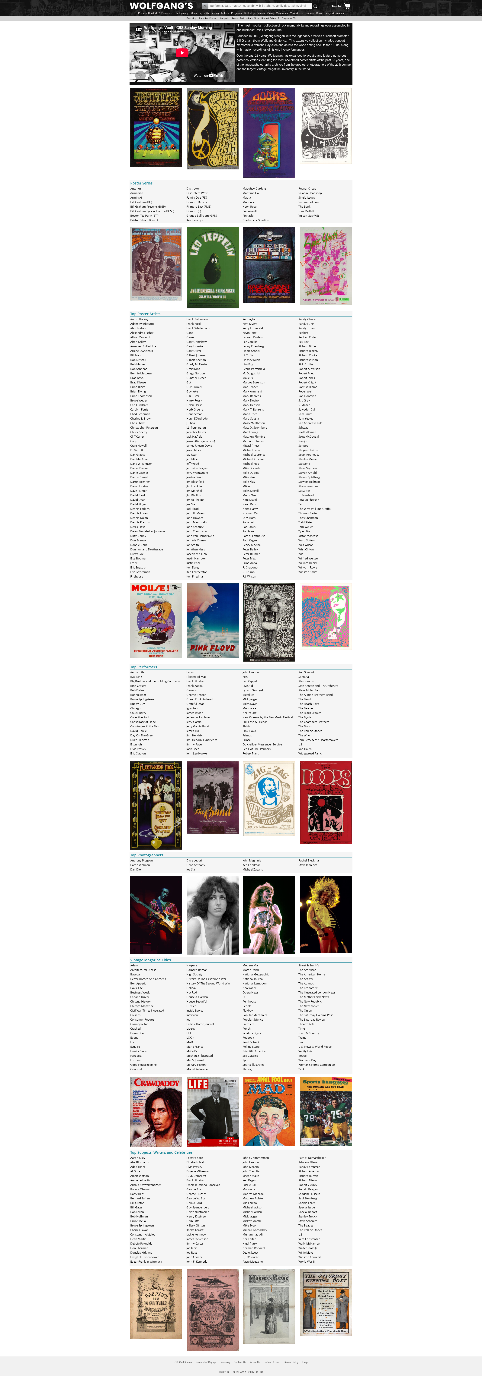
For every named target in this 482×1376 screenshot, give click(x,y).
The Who (304, 735)
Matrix (247, 197)
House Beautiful (196, 1001)
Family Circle (138, 1051)
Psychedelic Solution (256, 220)
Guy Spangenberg (197, 1207)
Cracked (135, 1028)
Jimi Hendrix (194, 735)
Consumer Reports (142, 1019)
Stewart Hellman (309, 481)
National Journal (253, 979)
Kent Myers (250, 324)
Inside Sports (194, 1010)
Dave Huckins (139, 486)
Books (319, 13)
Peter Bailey (250, 549)
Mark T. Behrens (253, 409)
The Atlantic (306, 983)
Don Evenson (138, 540)
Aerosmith (137, 672)
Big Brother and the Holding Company (155, 681)
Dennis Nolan (139, 518)
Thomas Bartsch (308, 513)
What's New (252, 18)
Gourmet (136, 1069)
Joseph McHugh (196, 554)
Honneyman (194, 414)
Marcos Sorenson (254, 382)
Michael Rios (251, 463)
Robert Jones (306, 378)
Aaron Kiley (137, 1158)
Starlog (247, 1069)
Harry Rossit (194, 400)
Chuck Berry (138, 713)
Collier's (135, 1015)
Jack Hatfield (194, 436)
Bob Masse (137, 364)
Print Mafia (250, 563)
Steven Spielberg (309, 477)
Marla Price (250, 414)
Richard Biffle (307, 346)
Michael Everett (252, 450)
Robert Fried (306, 373)
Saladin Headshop (310, 193)
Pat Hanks (249, 527)
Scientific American (255, 1051)
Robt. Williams (307, 387)
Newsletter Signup (206, 1362)
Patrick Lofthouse (254, 536)
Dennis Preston (140, 522)
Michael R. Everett (254, 459)
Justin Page (193, 563)
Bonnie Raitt (138, 695)
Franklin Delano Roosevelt (203, 1185)
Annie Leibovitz (140, 1180)
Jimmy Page (194, 744)
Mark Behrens (252, 396)
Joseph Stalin (251, 1176)
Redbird (303, 333)
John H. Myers (195, 513)
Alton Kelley (138, 342)
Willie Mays (305, 1252)
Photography (181, 13)
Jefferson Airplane (198, 717)
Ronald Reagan (308, 1189)
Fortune (135, 1060)
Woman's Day (307, 1060)
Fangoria (136, 1055)
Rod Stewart (306, 672)
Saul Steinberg (307, 1198)
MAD (189, 1042)
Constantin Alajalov (142, 1234)
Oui (245, 997)
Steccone (304, 463)
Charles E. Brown (141, 418)
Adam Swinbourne (142, 324)
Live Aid (248, 686)
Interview (192, 1015)
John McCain (251, 1167)
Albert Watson (139, 1176)
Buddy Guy (137, 704)
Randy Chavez (307, 319)
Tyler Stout (305, 531)
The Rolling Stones (310, 731)
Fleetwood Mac (196, 677)
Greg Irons (193, 369)
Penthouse (249, 1001)
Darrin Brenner (140, 481)
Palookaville (250, 211)
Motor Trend (251, 970)
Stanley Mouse (307, 459)
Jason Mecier (194, 450)
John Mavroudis (196, 522)
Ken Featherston (196, 572)
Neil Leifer (249, 1239)
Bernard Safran (140, 1198)
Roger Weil (305, 391)
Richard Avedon (308, 1171)
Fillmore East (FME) (198, 206)
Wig (300, 554)
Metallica (248, 695)
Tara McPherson (308, 500)
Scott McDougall (309, 436)
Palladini (248, 522)
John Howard (194, 518)
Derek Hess (137, 527)
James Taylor (194, 713)
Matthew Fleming (254, 436)
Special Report (307, 1212)
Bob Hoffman (139, 1216)
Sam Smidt (305, 414)
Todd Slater (305, 522)
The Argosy (305, 979)
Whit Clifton (306, 549)
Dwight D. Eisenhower (144, 1257)
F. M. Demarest (196, 1176)
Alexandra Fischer (141, 333)
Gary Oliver (193, 351)
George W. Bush (196, 1198)
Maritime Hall (251, 193)
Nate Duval (250, 500)
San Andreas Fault (310, 423)
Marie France (194, 1046)
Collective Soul (139, 717)
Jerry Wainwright (197, 472)
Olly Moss (249, 518)
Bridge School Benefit (144, 220)
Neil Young (249, 713)
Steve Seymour (308, 468)
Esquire (135, 1046)
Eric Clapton (138, 753)
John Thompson (196, 531)
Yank (301, 1069)
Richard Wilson (308, 360)
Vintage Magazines (277, 13)
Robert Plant (251, 753)
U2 (300, 744)
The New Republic (310, 1001)
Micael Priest (251, 445)
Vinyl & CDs (297, 13)
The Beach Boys (308, 704)
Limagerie (224, 18)
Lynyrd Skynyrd (253, 690)
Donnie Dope (138, 545)
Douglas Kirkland (141, 1252)
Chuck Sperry (138, 432)
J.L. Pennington (196, 427)
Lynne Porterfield (254, 369)
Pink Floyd (249, 731)
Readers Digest (252, 1033)
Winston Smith (307, 572)
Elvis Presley (138, 749)
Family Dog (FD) (196, 197)
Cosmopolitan (139, 1024)
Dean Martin (138, 1239)
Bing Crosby (138, 686)
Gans (189, 333)
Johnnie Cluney (196, 540)
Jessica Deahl (194, 477)
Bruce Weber (138, 400)
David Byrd (137, 495)
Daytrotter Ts (289, 18)
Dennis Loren (139, 513)
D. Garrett (136, 450)
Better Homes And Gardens (148, 979)
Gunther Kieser (196, 378)
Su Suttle (304, 491)
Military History (196, 1064)
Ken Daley (192, 567)
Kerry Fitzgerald (253, 328)
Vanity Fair (305, 1051)
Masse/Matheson (254, 423)
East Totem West (196, 193)
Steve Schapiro (307, 1221)
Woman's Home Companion (316, 1064)
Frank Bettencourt (198, 319)
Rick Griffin (305, 364)
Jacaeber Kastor (208, 18)
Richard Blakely (308, 351)
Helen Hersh (194, 405)
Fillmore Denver (196, 202)
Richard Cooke (307, 355)
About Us (255, 1362)
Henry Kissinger (196, 1216)
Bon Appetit (138, 983)
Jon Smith (192, 545)
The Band (304, 699)
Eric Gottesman (140, 572)
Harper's (191, 965)
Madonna (249, 1189)
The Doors (305, 726)
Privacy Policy (291, 1362)
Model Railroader (197, 1069)
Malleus (248, 378)
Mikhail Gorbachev (255, 1230)
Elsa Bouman (138, 558)
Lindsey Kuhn (251, 360)
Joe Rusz (191, 1252)
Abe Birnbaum (139, 1162)
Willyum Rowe (307, 567)
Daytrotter (193, 188)
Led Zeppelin (251, 681)
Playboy (248, 1010)
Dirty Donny (138, 536)
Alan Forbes (138, 328)
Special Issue (306, 1207)
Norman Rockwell (254, 1248)
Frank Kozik (193, 324)
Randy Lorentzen (309, 1167)
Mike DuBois (251, 472)
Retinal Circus (307, 188)
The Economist (307, 988)
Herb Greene (194, 409)
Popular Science (253, 1019)
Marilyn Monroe (253, 1194)
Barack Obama (139, 1189)
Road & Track (251, 1042)
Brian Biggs (137, 387)
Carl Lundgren (139, 405)
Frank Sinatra (195, 681)
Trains (302, 1037)
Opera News (251, 992)
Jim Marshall (194, 491)
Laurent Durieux (253, 337)
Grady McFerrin (196, 364)
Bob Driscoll (138, 360)
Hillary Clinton (195, 1225)
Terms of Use (271, 1362)
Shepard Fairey (308, 450)
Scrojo (302, 441)
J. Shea (190, 423)
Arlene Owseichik (141, 351)
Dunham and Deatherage (146, 549)
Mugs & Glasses (335, 13)
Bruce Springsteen (142, 699)
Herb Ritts (192, 1221)
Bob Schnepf (138, 369)
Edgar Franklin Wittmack (146, 1261)
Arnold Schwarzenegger (145, 1185)
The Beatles (305, 708)
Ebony (134, 1037)
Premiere (248, 1024)
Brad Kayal (137, 378)
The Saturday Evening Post (315, 1015)
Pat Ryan (248, 531)
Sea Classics (250, 1055)
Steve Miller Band (309, 690)
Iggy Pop (192, 708)
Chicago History (140, 1001)
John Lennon (251, 672)
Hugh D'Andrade (196, 418)
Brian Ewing (138, 391)
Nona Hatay (250, 509)
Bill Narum (137, 355)
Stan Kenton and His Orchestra (318, 686)
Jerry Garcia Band (197, 726)
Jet (188, 1019)
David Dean (137, 500)
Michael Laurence (254, 454)
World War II (306, 1261)
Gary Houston (195, 346)
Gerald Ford (194, 1203)
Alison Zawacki (140, 337)
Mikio (246, 486)
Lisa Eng (248, 364)
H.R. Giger (192, 396)
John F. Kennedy (196, 1261)
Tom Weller (305, 527)
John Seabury (195, 527)
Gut (188, 382)
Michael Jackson (253, 1207)
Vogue (302, 1055)
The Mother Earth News (313, 997)
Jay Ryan (191, 454)
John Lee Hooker (197, 753)
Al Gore (135, 1171)
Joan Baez (192, 749)
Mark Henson (251, 405)
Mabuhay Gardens (254, 188)
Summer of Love (309, 202)
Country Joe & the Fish (144, 726)
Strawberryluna (308, 486)
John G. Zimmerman (256, 1158)
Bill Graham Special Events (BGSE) (152, 211)
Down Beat (137, 1033)
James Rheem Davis (199, 445)
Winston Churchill (309, 1257)
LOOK (190, 1037)
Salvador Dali (307, 409)
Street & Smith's (308, 965)
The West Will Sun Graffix (314, 509)
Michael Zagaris (253, 869)
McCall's (191, 1051)
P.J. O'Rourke (251, 1257)
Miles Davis (250, 704)
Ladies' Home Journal (200, 1024)
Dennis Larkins (139, 509)
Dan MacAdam (139, 459)
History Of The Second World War (208, 983)
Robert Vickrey (307, 1185)
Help (304, 1362)
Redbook (248, 1037)
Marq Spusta (251, 418)
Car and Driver (139, 997)
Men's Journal (195, 1060)
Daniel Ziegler (139, 472)
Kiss (245, 677)
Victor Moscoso (308, 536)
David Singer (138, 504)
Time (301, 1028)
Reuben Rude (307, 337)
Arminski (136, 197)
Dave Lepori (194, 860)
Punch (247, 1028)
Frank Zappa (194, 686)
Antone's (136, 188)
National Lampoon (255, 983)
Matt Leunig (250, 432)
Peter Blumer (251, 554)
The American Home (311, 974)
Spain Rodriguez (308, 454)
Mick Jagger (250, 699)
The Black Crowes (309, 713)
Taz (300, 504)
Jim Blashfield (195, 481)
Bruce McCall (138, 1221)
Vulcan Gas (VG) (308, 215)
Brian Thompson (141, 396)
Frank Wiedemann (198, 328)
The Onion (305, 1010)
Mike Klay (249, 481)
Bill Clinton (137, 1203)
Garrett (191, 337)
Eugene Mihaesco (197, 1171)
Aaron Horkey (139, 319)
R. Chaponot (250, 567)
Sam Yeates (305, 418)
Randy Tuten (306, 328)
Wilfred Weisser (308, 558)
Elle (132, 1042)
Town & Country (308, 1033)
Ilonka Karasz (195, 1230)
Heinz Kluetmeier (197, 1212)
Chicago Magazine (142, 1006)
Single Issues (306, 197)
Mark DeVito (251, 400)
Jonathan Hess (195, 549)
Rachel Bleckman (309, 860)
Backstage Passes (254, 13)
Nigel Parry (250, 1243)
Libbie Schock (251, 351)
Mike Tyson (250, 1225)
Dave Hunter (138, 491)
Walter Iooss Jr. (308, 1248)
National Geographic (256, 974)
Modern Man (251, 965)
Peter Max (249, 558)
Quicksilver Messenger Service (262, 744)
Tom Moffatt (306, 211)
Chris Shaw (137, 423)
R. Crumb (249, 572)
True (301, 1042)
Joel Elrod (192, 509)
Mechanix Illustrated (199, 1055)
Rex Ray (303, 342)
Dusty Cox (136, 554)
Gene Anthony (195, 865)
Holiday (191, 988)
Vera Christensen (309, 1239)
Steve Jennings (307, 865)
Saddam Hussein (309, 1194)
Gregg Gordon (195, 373)
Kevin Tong (249, 333)
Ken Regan (249, 1180)
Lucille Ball (249, 1185)
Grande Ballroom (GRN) (201, 215)
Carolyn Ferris (139, 409)
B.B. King (136, 677)
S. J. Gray (304, 400)
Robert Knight (307, 382)
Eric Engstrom (139, 567)
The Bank (304, 206)
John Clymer (194, 1257)
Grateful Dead (195, 704)
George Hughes (196, 1194)
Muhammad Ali (253, 1234)
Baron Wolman (140, 865)
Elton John (136, 744)
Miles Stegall (251, 491)
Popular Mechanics (255, 1015)
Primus (247, 735)
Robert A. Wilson (309, 369)
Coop (133, 441)
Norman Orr (251, 513)
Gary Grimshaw (196, 342)
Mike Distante (251, 468)
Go (315, 6)
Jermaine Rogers (196, 468)
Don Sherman (139, 1248)
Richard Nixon (307, 1180)
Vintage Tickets (220, 13)
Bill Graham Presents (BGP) (147, 206)
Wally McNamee (309, 1243)
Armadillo (136, 193)
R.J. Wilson (249, 576)
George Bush (194, 1189)
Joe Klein (192, 1248)
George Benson (196, 695)
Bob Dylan (137, 690)
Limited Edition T (270, 18)
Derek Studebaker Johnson (147, 531)
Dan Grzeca (137, 454)
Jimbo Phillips (195, 500)
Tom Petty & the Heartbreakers (318, 740)
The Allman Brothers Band (315, 695)
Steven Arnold (307, 472)
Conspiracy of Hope (143, 722)
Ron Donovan (307, 396)
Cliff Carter (137, 436)
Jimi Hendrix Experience (201, 740)
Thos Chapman (308, 518)
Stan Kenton (306, 681)
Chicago (135, 708)
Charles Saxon (139, 1230)
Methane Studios (253, 441)
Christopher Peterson (144, 427)
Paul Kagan (250, 540)
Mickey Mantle (252, 1221)
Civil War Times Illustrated (147, 1010)
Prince (247, 740)
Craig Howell (138, 445)
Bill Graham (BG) (141, 202)
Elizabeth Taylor (196, 1162)
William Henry (307, 563)
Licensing (225, 1362)
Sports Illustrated (254, 1064)
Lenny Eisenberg (253, 346)
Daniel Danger (139, 468)
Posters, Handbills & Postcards (155, 13)
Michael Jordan (252, 1212)
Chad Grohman (140, 414)
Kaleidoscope (195, 220)
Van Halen (305, 749)
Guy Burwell (194, 387)
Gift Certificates (183, 1362)
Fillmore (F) (193, 211)
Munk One (249, 495)
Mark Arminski (252, 391)
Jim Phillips (193, 495)
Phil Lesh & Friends (255, 722)
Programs (236, 13)
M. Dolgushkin (252, 373)
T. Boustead (306, 495)
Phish (246, 726)
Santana (303, 677)
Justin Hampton (196, 558)
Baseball (135, 974)
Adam (134, 965)
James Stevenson (197, 1239)
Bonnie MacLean (141, 373)
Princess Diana (307, 1162)
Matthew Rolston (254, 1198)
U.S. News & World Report (315, 1046)
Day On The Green (142, 735)
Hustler (191, 1006)
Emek (133, 563)
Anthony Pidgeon (141, 860)
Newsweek (249, 988)
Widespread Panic (310, 753)
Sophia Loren (307, 1203)
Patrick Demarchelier (312, 1158)
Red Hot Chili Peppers (257, 749)
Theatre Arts (306, 1024)
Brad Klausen (138, 382)
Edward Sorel (195, 1158)
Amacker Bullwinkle (143, 346)
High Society (194, 974)
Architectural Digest (143, 970)
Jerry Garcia (193, 722)
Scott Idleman (307, 432)
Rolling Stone (251, 1046)
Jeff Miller (192, 459)
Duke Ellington (139, 740)
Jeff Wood (192, 463)
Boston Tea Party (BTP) (144, 215)
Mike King (249, 477)
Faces (190, 672)
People (247, 1006)
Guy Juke (192, 391)
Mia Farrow (250, 1203)
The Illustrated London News (317, 992)
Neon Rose (249, 206)
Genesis (191, 690)
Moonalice (249, 202)
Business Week (140, 992)
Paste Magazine (253, 1261)
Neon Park (249, 504)
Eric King (191, 18)
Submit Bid (238, 18)
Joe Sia (190, 504)
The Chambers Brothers (313, 722)
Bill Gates (136, 1207)
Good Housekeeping (143, 1064)
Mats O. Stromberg (255, 427)
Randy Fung (306, 324)
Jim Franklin (194, 486)
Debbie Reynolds (141, 1243)
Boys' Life (136, 988)
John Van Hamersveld (200, 536)
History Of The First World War (206, 979)
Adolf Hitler (137, 1167)
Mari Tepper (250, 387)
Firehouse (136, 576)
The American (307, 970)
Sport (246, 1060)
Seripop (303, 445)
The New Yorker (308, 1006)
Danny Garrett (139, 477)
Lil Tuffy (248, 355)
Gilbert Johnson (196, 355)
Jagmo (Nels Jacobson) (200, 441)
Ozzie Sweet (250, 1252)
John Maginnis (252, 860)
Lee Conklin (250, 342)
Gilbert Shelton (196, 360)
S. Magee (304, 405)
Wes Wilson (305, 545)
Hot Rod (191, 992)
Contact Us (240, 1362)
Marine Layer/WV (200, 13)
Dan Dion (136, 869)
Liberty (190, 1028)
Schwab (303, 427)
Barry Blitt (136, 1194)
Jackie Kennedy (196, 1234)
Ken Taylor (249, 319)
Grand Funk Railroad (199, 699)
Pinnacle (248, 215)
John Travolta (251, 1171)
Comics (310, 13)
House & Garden (197, 997)
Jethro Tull (193, 731)
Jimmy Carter (194, 1243)
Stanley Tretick (307, 1216)
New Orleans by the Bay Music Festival (268, 717)
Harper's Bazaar (196, 970)
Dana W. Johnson (141, 463)
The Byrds (304, 717)
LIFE (189, 1033)
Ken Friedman (195, 576)
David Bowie (138, 731)
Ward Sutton (306, 540)
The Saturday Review (311, 1019)
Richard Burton (308, 1176)
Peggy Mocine (252, 545)
